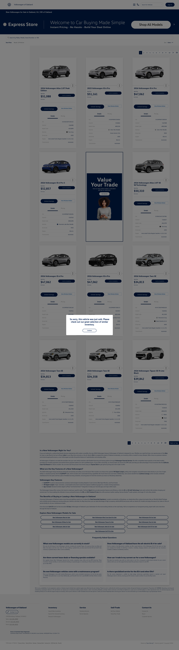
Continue (89, 330)
